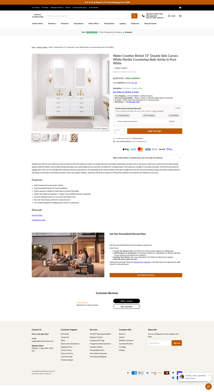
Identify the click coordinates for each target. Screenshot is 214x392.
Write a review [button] (127, 301)
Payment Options (96, 347)
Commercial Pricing (97, 340)
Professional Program (80, 7)
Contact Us (65, 337)
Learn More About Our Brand (41, 373)
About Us (122, 334)
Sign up (176, 343)
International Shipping (98, 357)
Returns (68, 7)
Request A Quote (96, 337)
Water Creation (42, 47)
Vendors (122, 337)
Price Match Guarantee (98, 353)
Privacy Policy (66, 350)
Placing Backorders (97, 350)
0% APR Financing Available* (100, 334)
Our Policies (36, 7)
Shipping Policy (66, 347)
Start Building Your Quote (146, 275)
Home (34, 47)
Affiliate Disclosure (126, 340)
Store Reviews (93, 7)
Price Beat (45, 7)
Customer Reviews (126, 344)
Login (173, 16)
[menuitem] (38, 23)
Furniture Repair (67, 360)
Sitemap (122, 350)
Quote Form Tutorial (142, 262)
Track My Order (67, 357)
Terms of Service (67, 353)
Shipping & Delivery (57, 7)
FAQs (63, 340)
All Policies (65, 334)
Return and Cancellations (70, 344)
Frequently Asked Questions (100, 344)
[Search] (134, 15)
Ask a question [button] (126, 306)
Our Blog (122, 347)
